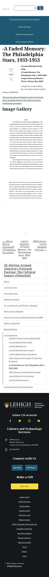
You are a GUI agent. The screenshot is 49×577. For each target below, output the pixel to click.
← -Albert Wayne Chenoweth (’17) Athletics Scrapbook (9, 246)
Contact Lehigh (24, 511)
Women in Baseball (12, 323)
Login (24, 556)
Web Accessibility (24, 542)
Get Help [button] (17, 467)
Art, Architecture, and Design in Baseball (21, 305)
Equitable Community (24, 529)
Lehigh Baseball (24, 242)
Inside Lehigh (24, 497)
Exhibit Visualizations (24, 34)
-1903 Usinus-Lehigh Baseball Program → (40, 245)
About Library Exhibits (24, 42)
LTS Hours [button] (31, 467)
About (6, 281)
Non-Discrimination (25, 533)
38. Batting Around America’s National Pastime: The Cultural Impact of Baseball (19, 270)
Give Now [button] (24, 486)
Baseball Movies (10, 329)
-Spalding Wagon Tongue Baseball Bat (24, 338)
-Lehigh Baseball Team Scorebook (23, 354)
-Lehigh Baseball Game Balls (20, 342)
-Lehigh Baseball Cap (17, 346)
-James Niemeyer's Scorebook (21, 376)
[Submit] (40, 8)
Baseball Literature (11, 299)
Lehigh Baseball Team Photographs (18, 387)
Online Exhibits (24, 27)
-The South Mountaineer (19, 380)
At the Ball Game (11, 293)
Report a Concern (24, 538)
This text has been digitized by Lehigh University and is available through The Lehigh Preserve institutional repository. (22, 100)
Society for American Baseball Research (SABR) (23, 317)
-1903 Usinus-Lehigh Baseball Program (24, 372)
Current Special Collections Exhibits (24, 19)
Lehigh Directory (24, 501)
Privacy (24, 551)
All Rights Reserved (14, 566)
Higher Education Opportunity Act (24, 524)
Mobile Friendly (24, 520)
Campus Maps (24, 506)
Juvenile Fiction (10, 287)
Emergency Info (24, 515)
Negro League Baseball (13, 311)
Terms (24, 547)
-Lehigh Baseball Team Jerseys (21, 350)
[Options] (35, 8)
